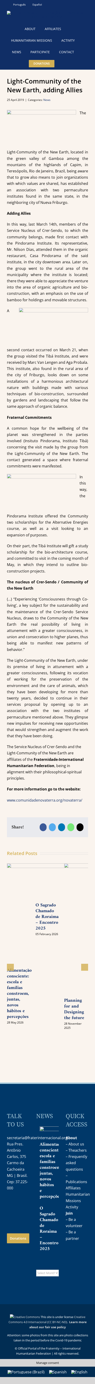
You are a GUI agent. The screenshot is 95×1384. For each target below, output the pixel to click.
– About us (75, 1144)
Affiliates (73, 1188)
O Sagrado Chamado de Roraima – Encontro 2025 (49, 1228)
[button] (65, 63)
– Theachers (76, 1150)
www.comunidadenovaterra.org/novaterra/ (44, 800)
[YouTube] (20, 1203)
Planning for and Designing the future (74, 1009)
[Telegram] (10, 1214)
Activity (72, 1207)
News (46, 100)
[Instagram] (10, 1203)
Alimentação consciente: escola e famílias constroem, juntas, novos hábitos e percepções (19, 994)
